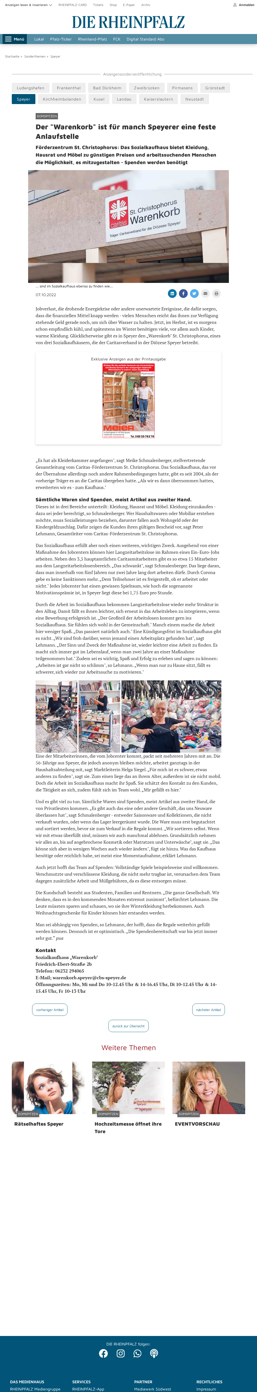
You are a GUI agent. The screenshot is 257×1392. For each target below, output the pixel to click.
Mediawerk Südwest (152, 1389)
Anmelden (246, 5)
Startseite (12, 56)
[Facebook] (103, 1352)
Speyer (55, 56)
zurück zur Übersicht (128, 1026)
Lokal (39, 39)
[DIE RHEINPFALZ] (128, 27)
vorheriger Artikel (49, 1010)
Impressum (206, 1389)
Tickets (98, 5)
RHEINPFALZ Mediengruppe (35, 1389)
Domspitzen (47, 116)
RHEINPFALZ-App (88, 1389)
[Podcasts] (154, 1352)
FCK (116, 39)
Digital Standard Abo (145, 39)
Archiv (145, 5)
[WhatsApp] (137, 1352)
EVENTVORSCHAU (197, 1124)
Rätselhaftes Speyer (38, 1124)
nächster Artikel (208, 1010)
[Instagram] (120, 1352)
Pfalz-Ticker (61, 39)
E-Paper (129, 5)
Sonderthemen (34, 56)
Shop (113, 5)
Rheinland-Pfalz (92, 39)
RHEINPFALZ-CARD (72, 5)
